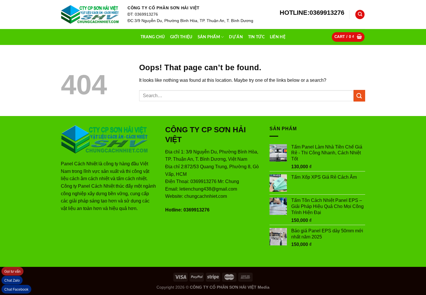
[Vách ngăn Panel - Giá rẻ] (90, 14)
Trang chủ (153, 37)
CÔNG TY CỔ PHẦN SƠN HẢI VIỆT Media (230, 287)
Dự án (236, 37)
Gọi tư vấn (12, 271)
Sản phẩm (209, 37)
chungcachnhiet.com (205, 196)
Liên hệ (277, 37)
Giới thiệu (181, 37)
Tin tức (256, 37)
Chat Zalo (12, 280)
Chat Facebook (16, 289)
